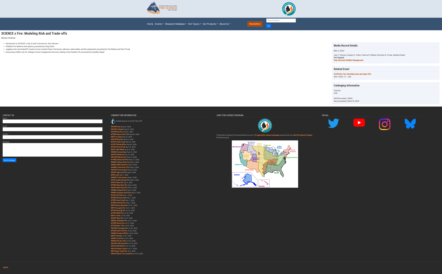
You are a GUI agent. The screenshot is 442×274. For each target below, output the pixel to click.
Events (158, 24)
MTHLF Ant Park (117, 195)
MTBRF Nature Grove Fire (120, 134)
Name (5, 118)
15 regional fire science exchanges (266, 135)
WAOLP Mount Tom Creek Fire (122, 254)
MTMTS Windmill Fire (118, 144)
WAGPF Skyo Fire (117, 218)
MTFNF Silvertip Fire (118, 210)
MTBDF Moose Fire (118, 223)
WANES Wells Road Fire (119, 165)
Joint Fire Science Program (302, 135)
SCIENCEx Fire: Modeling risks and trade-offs (352, 74)
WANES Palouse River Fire (120, 162)
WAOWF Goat (116, 127)
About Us (224, 24)
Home (150, 24)
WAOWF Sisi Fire (117, 132)
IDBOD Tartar (115, 215)
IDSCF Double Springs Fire (120, 180)
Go (269, 26)
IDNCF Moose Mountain (119, 205)
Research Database (175, 24)
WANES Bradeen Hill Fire (119, 233)
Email (5, 126)
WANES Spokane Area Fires (121, 193)
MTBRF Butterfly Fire (118, 203)
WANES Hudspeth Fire (119, 190)
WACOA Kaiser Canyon (119, 248)
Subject (5, 134)
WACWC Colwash (117, 129)
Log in (5, 267)
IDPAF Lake (115, 175)
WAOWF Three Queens (119, 170)
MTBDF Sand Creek (118, 200)
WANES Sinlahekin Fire (119, 221)
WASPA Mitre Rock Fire (119, 187)
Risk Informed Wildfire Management (348, 60)
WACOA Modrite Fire (118, 246)
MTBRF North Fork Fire (119, 231)
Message (6, 142)
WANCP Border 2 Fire (118, 241)
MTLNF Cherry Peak (118, 147)
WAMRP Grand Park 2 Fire (120, 167)
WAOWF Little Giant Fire (119, 243)
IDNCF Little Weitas (117, 149)
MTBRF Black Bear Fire (119, 185)
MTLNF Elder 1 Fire (117, 226)
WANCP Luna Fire (117, 238)
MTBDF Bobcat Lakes (118, 198)
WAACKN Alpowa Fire (118, 157)
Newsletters (254, 24)
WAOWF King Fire (117, 139)
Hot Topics (193, 24)
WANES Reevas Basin (119, 152)
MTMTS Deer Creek (118, 142)
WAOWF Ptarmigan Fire (119, 228)
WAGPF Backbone (117, 154)
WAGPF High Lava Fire (119, 172)
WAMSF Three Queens (119, 177)
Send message (9, 160)
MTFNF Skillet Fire (117, 213)
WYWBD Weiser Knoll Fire (120, 160)
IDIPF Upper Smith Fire (119, 251)
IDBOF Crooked (116, 137)
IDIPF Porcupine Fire (118, 208)
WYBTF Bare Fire (117, 182)
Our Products (209, 24)
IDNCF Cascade (116, 236)
